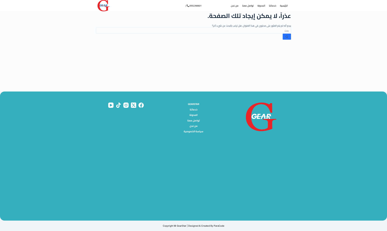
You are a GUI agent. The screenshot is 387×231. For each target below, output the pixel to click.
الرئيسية (284, 5)
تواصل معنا (248, 5)
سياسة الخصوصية (193, 131)
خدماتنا (272, 5)
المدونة (261, 5)
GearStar (193, 104)
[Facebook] (141, 105)
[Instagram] (126, 105)
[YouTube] (111, 105)
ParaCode (219, 225)
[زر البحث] (287, 37)
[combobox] (193, 31)
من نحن (234, 5)
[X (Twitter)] (133, 105)
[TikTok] (118, 105)
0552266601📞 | (194, 5)
